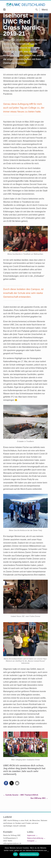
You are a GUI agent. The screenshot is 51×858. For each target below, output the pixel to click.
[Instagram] (4, 9)
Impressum (31, 835)
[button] (6, 783)
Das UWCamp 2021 (38, 798)
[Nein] (48, 851)
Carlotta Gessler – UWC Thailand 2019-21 (21, 795)
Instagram (30, 841)
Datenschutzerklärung (35, 838)
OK (15, 854)
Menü (45, 9)
